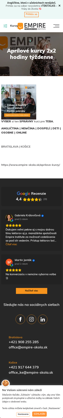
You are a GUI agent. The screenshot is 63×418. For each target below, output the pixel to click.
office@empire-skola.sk (28, 347)
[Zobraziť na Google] (9, 217)
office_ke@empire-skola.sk (31, 373)
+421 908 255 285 (24, 342)
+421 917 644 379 (24, 367)
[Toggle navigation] (56, 26)
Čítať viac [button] (11, 244)
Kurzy (14, 26)
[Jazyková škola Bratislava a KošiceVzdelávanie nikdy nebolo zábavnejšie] (30, 41)
